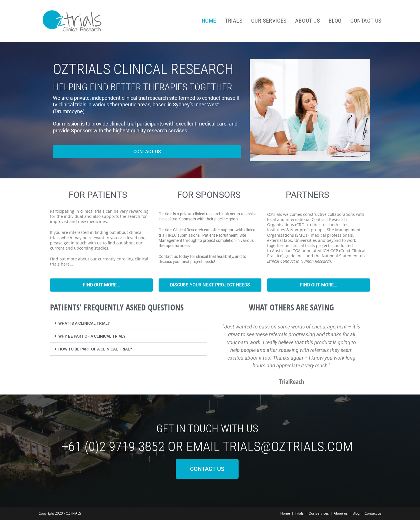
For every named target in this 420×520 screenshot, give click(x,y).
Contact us (373, 513)
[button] (128, 323)
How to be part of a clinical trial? (95, 349)
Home (285, 513)
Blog (356, 513)
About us (341, 513)
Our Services (319, 513)
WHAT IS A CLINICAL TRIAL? (84, 323)
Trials (299, 513)
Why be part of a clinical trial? (91, 336)
